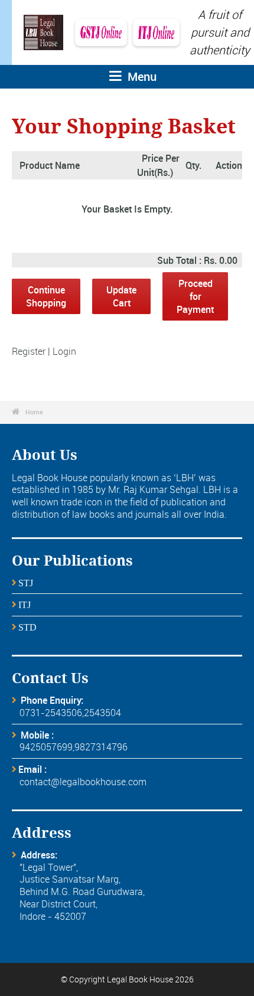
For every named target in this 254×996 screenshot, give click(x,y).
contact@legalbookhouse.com (82, 781)
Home (34, 411)
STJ (25, 583)
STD (27, 627)
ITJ (24, 605)
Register (28, 351)
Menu (141, 76)
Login (64, 351)
